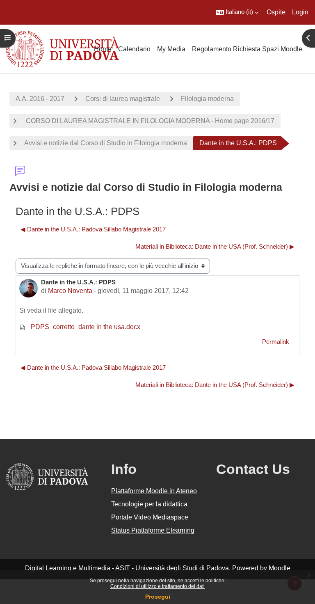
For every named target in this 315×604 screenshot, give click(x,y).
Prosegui (157, 596)
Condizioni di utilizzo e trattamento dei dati (157, 586)
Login (300, 12)
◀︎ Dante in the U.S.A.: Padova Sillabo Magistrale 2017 (93, 229)
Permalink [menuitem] (275, 342)
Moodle (279, 568)
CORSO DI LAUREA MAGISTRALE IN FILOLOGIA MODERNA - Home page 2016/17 (149, 120)
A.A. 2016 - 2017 (40, 98)
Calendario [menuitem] (134, 49)
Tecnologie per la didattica (149, 504)
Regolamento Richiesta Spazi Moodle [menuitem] (247, 49)
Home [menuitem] (103, 49)
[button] (237, 12)
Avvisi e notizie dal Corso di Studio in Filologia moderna (105, 143)
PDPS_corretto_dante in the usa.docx (84, 326)
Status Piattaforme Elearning (152, 530)
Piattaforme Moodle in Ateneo (154, 490)
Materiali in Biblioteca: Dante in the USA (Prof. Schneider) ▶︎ (214, 246)
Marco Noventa (70, 290)
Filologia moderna (207, 98)
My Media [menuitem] (171, 49)
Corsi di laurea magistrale (122, 98)
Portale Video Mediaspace (149, 517)
